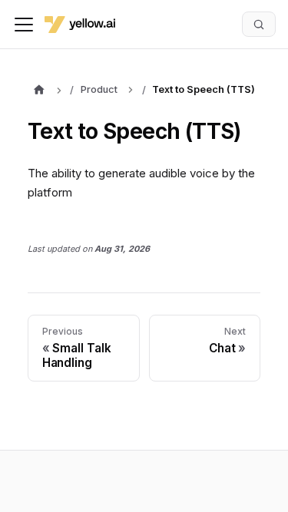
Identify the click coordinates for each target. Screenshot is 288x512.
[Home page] (39, 91)
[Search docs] (259, 24)
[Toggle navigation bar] (23, 24)
